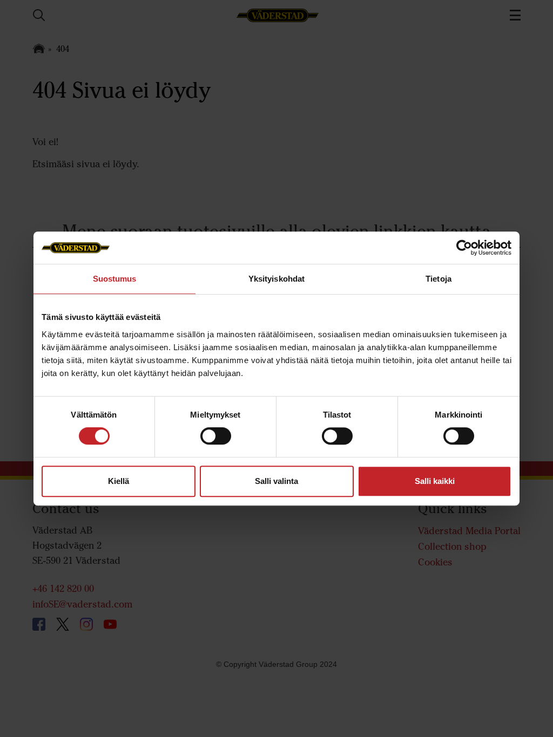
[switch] (215, 444)
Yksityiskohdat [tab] (276, 278)
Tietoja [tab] (438, 278)
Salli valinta (276, 481)
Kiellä (118, 481)
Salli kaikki (435, 481)
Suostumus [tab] (115, 278)
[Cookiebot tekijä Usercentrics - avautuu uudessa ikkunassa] (464, 248)
